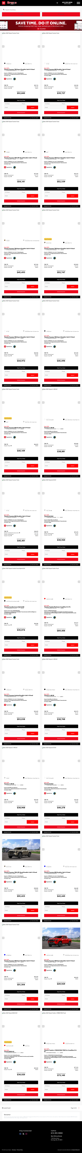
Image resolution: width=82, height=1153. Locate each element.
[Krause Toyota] (12, 3)
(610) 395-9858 (35, 117)
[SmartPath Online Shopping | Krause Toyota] (41, 25)
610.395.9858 (67, 2)
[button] (39, 46)
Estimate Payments (21, 112)
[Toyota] (3, 3)
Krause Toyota (7, 117)
